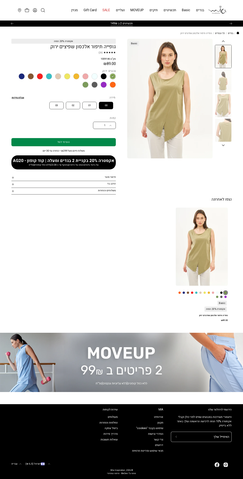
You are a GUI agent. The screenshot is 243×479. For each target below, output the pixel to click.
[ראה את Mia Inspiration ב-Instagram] (226, 465)
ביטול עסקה (111, 428)
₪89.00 (224, 320)
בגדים (230, 33)
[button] (186, 10)
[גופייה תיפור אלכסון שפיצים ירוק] (223, 56)
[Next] (231, 23)
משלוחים (113, 417)
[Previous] (12, 23)
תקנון (160, 423)
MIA (161, 409)
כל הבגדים (220, 33)
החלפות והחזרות (108, 423)
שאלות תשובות (109, 440)
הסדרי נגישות (155, 434)
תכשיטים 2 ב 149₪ (121, 23)
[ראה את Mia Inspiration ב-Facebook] (217, 465)
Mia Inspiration (117, 470)
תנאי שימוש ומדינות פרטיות (147, 451)
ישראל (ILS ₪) (33, 464)
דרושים (159, 445)
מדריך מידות (110, 434)
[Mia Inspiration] (217, 10)
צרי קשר (158, 440)
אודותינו (158, 417)
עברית (14, 464)
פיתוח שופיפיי (113, 473)
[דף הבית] (238, 33)
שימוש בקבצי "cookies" (149, 428)
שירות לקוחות (110, 409)
